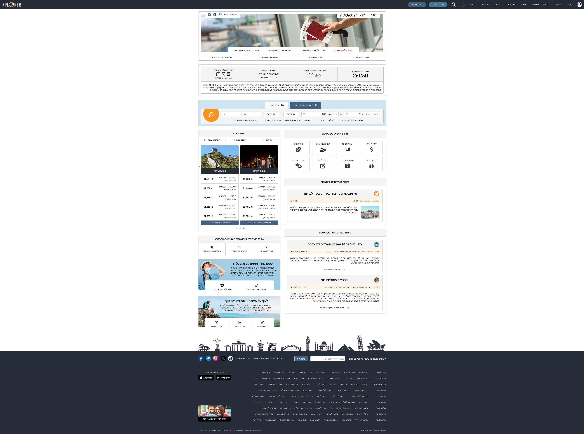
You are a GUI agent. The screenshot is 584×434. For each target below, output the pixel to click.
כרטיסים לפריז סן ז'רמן (299, 396)
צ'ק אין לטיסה (332, 414)
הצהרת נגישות (270, 420)
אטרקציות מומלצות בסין (334, 280)
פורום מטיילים (298, 160)
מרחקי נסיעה (371, 160)
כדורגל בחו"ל (381, 396)
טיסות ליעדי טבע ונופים (338, 384)
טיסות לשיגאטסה (362, 57)
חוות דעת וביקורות (331, 420)
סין (363, 15)
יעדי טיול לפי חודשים (268, 408)
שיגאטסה (348, 15)
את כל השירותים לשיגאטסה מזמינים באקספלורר (239, 239)
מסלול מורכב (335, 372)
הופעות (535, 4)
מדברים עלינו (346, 420)
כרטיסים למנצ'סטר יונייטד (277, 396)
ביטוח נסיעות (279, 372)
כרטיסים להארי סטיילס (290, 390)
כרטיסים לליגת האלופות (359, 396)
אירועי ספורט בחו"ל (304, 372)
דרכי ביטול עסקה (317, 414)
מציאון (559, 4)
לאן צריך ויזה (284, 402)
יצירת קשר (257, 420)
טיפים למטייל (320, 402)
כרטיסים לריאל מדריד (320, 396)
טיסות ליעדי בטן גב (262, 378)
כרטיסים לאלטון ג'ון (326, 390)
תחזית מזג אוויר (323, 144)
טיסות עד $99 (362, 378)
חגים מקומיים (347, 160)
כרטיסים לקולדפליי (361, 390)
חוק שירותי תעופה (300, 414)
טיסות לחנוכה (320, 384)
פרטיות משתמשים (287, 420)
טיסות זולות (363, 358)
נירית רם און (368, 287)
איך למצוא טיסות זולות (303, 408)
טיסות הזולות (264, 358)
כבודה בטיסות (285, 408)
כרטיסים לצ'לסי (258, 396)
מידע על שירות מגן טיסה (222, 289)
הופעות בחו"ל (321, 372)
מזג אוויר (295, 402)
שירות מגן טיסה (347, 414)
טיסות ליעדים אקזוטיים (359, 384)
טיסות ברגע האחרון (315, 378)
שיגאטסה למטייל (374, 85)
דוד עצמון (369, 251)
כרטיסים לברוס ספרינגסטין (267, 390)
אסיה (374, 15)
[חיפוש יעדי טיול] (453, 4)
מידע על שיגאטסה (343, 50)
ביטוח (497, 4)
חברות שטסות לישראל (324, 408)
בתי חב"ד (257, 402)
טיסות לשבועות (292, 384)
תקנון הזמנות (315, 420)
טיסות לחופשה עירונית (281, 378)
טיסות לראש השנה (275, 384)
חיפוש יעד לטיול (349, 402)
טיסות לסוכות (259, 384)
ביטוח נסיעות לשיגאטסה (222, 57)
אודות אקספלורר (361, 420)
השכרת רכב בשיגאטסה (268, 57)
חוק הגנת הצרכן (283, 414)
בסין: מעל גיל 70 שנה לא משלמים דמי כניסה (335, 244)
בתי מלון (547, 4)
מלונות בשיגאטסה (315, 57)
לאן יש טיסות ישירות (344, 408)
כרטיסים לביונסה (343, 390)
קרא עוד (213, 90)
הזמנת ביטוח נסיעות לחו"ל (256, 289)
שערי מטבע (307, 402)
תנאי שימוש (301, 420)
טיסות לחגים (348, 378)
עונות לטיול (347, 144)
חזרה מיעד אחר (349, 372)
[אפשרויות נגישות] (462, 4)
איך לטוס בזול (380, 378)
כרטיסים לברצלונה (339, 396)
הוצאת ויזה (299, 144)
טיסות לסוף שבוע (333, 378)
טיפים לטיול (323, 160)
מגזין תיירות (363, 402)
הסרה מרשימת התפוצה (264, 414)
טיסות (569, 4)
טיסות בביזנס (299, 378)
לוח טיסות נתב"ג (361, 408)
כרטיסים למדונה (308, 390)
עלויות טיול (372, 144)
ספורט (524, 4)
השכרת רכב (510, 4)
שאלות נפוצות (362, 414)
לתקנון (225, 310)
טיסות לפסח (306, 384)
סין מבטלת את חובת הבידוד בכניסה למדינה (330, 193)
